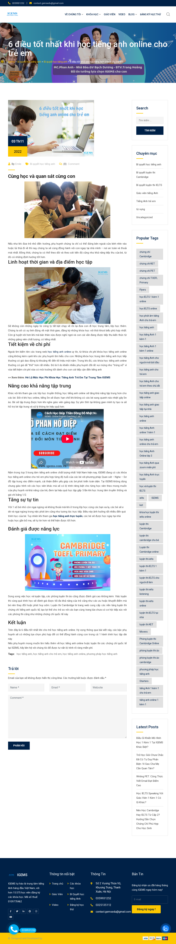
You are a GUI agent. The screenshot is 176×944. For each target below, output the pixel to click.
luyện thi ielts (146, 559)
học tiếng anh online (59, 351)
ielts (142, 498)
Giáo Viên (109, 14)
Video (121, 14)
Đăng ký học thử (150, 14)
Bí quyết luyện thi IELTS (149, 185)
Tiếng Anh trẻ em (146, 201)
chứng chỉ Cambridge (146, 254)
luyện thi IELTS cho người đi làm (149, 580)
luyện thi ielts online (146, 603)
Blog (131, 14)
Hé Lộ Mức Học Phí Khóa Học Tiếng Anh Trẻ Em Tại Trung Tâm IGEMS (67, 377)
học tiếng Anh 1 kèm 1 (148, 336)
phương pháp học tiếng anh (102, 654)
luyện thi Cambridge (146, 526)
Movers (144, 631)
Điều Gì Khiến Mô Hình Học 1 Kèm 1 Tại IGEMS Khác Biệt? (149, 742)
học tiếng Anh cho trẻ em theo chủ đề (150, 383)
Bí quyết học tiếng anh (42, 164)
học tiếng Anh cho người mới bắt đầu (149, 360)
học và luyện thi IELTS (148, 488)
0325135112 (103, 905)
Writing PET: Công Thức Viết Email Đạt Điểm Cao (149, 781)
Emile (18, 164)
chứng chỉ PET (147, 270)
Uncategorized (144, 217)
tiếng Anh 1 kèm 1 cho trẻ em (149, 690)
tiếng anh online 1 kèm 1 (149, 702)
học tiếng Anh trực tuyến (149, 476)
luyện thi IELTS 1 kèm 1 (148, 568)
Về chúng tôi (73, 14)
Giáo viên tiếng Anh (147, 193)
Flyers (143, 289)
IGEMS (155, 498)
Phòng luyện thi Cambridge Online (149, 641)
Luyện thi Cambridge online (149, 549)
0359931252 (18, 3)
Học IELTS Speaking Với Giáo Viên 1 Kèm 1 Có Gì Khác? (149, 798)
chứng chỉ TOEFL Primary (149, 280)
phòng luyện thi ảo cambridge (149, 660)
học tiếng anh (24, 654)
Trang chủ (57, 883)
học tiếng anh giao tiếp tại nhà (149, 406)
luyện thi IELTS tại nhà (149, 615)
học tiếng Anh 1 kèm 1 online (148, 348)
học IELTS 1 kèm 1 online (149, 299)
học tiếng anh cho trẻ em (47, 654)
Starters (144, 681)
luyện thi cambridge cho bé (149, 537)
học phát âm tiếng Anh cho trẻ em (149, 318)
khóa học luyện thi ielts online (149, 514)
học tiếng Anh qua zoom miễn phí (149, 465)
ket (141, 505)
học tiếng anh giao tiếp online (149, 395)
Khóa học (92, 14)
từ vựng (140, 209)
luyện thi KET (146, 624)
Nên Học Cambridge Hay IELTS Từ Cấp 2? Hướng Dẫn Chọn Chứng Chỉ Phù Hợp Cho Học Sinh (148, 819)
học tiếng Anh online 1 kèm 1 (147, 430)
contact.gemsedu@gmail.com (49, 3)
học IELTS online (148, 308)
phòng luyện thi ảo (149, 650)
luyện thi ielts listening (146, 591)
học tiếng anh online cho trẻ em (149, 441)
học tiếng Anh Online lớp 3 (147, 453)
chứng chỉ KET (147, 263)
